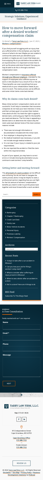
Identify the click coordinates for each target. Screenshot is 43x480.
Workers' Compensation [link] (11, 44)
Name (5, 322)
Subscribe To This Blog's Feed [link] (16, 296)
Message (7, 355)
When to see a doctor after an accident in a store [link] (21, 279)
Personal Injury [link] (12, 230)
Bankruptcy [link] (11, 212)
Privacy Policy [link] (26, 472)
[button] (7, 3)
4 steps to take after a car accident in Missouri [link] (19, 262)
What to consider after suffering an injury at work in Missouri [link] (19, 273)
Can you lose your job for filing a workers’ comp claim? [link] (18, 268)
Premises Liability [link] (13, 234)
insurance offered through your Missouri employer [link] (19, 76)
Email (6, 333)
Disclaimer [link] (7, 472)
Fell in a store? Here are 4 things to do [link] (21, 284)
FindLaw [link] (32, 475)
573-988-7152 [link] (22, 10)
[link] (28, 3)
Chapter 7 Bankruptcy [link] (15, 216)
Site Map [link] (16, 472)
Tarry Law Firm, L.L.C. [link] (20, 41)
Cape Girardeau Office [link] (21, 438)
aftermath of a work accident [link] (17, 173)
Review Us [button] (21, 463)
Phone (5, 344)
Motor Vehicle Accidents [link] (16, 227)
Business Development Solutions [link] (24, 473)
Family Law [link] (11, 223)
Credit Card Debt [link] (13, 220)
